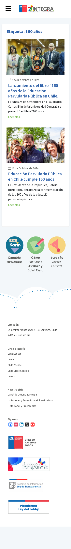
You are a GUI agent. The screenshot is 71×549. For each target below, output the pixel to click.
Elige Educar (14, 354)
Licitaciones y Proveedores (22, 406)
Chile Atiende (14, 365)
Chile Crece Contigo (18, 371)
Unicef (11, 359)
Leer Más (14, 117)
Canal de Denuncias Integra (22, 395)
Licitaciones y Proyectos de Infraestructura (30, 400)
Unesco (12, 376)
